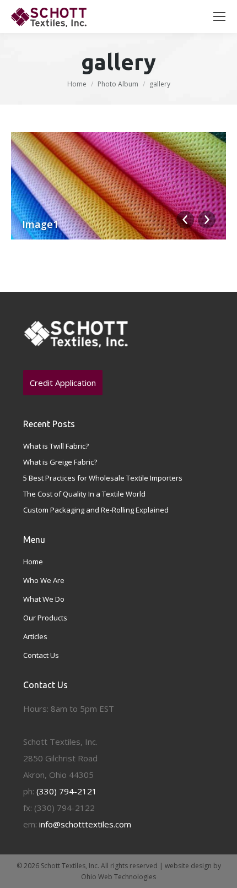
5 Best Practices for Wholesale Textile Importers (102, 478)
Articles (35, 636)
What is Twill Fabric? (56, 446)
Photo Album (118, 84)
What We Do (43, 599)
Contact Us (41, 655)
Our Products (45, 618)
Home (77, 84)
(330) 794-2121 (66, 791)
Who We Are (43, 580)
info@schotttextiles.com (85, 824)
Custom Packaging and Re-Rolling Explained (96, 510)
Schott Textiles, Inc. (70, 865)
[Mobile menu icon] (219, 16)
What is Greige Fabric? (60, 462)
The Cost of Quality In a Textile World (84, 494)
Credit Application (63, 382)
